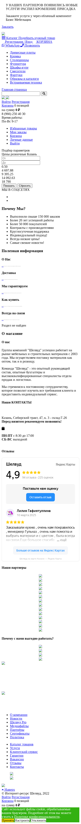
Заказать (8, 26)
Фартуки (16, 75)
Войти (6, 102)
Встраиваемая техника (26, 82)
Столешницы (19, 60)
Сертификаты (19, 733)
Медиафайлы (19, 726)
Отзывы (15, 763)
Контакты (17, 766)
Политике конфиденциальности (37, 816)
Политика (17, 737)
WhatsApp (12, 45)
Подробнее (3, 266)
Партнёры (17, 729)
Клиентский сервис (24, 752)
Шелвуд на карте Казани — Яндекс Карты (41, 559)
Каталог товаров (21, 744)
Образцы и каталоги (24, 78)
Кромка (15, 56)
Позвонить (32, 45)
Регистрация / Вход (18, 41)
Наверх (9, 789)
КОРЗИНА (44, 41)
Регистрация (20, 102)
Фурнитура (18, 63)
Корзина (8, 105)
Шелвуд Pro (18, 722)
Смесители (18, 71)
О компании (18, 715)
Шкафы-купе (19, 67)
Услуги (15, 748)
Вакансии (17, 759)
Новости (16, 718)
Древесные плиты (23, 52)
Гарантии (16, 755)
